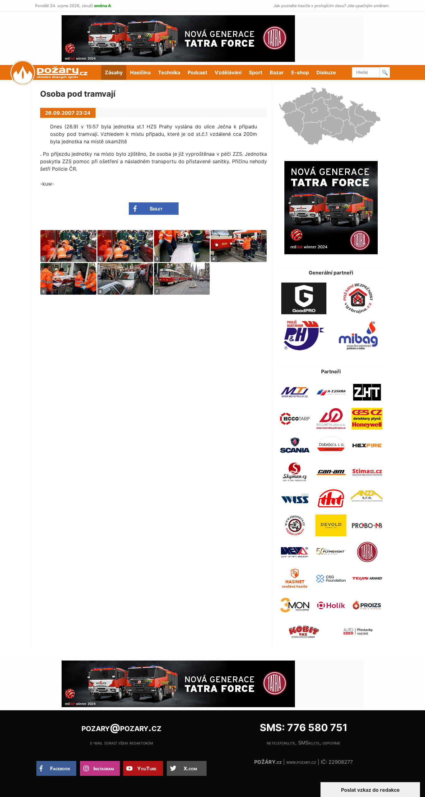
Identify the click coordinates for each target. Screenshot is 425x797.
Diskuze (326, 72)
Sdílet (156, 208)
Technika (169, 72)
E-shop (300, 72)
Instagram (103, 768)
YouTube (146, 768)
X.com (190, 768)
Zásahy (114, 72)
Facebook (60, 768)
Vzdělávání (228, 72)
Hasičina (140, 72)
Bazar (277, 72)
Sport (255, 72)
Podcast (197, 72)
